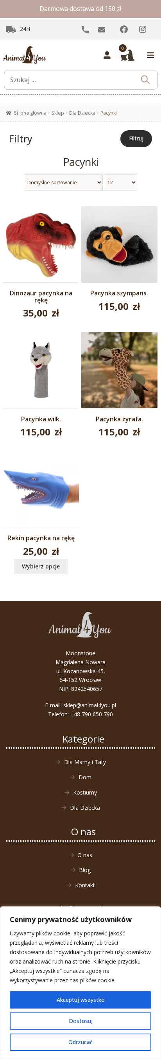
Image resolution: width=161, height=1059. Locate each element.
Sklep (58, 113)
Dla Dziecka (82, 113)
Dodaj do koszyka (41, 253)
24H (25, 28)
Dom (85, 777)
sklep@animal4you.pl (89, 705)
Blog (85, 870)
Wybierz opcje (41, 566)
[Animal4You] (24, 55)
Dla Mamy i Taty (85, 762)
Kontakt (85, 885)
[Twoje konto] (107, 55)
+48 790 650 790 (91, 714)
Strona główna (30, 113)
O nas (84, 855)
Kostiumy (85, 792)
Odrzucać (80, 1042)
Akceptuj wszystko (81, 999)
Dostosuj (81, 1021)
